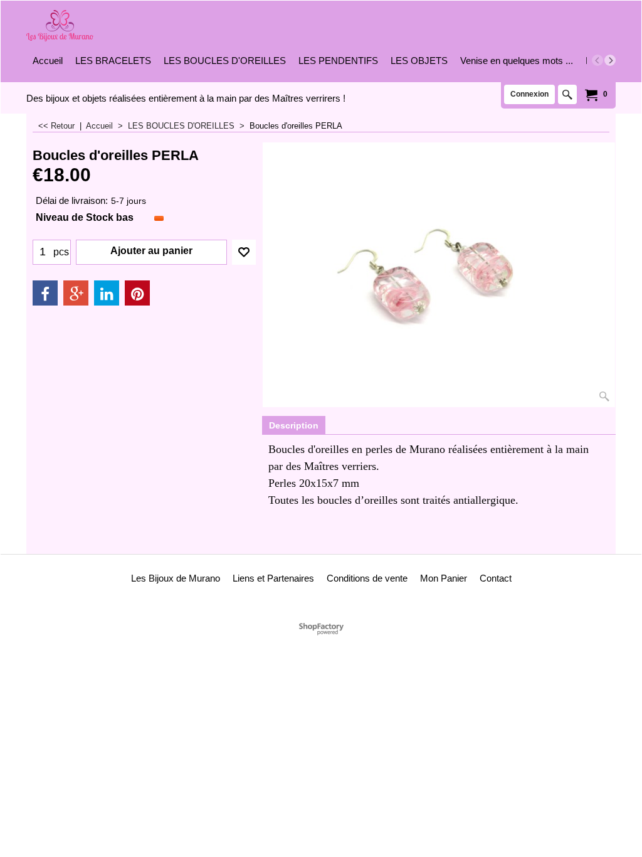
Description (293, 425)
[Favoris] (244, 252)
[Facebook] (45, 293)
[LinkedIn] (106, 293)
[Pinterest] (137, 293)
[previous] (597, 60)
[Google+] (75, 293)
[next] (610, 60)
